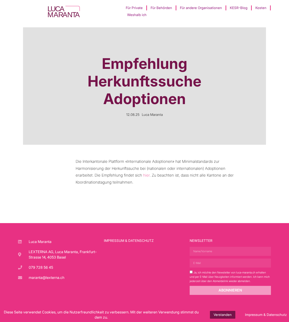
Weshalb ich (137, 15)
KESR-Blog (238, 8)
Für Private (134, 8)
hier (146, 175)
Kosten (260, 8)
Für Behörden (161, 8)
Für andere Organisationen (201, 8)
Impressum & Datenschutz (129, 240)
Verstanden (223, 315)
